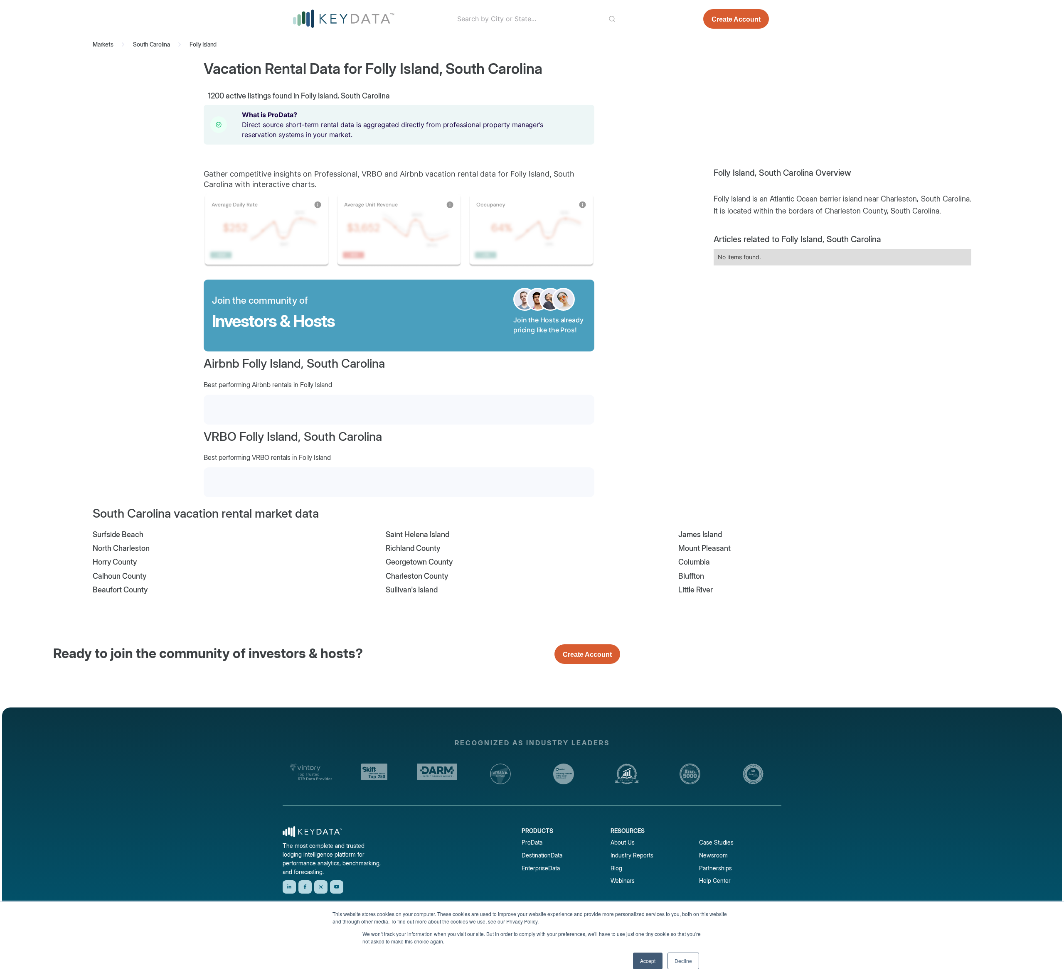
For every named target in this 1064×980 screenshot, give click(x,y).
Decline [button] (683, 960)
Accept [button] (647, 960)
